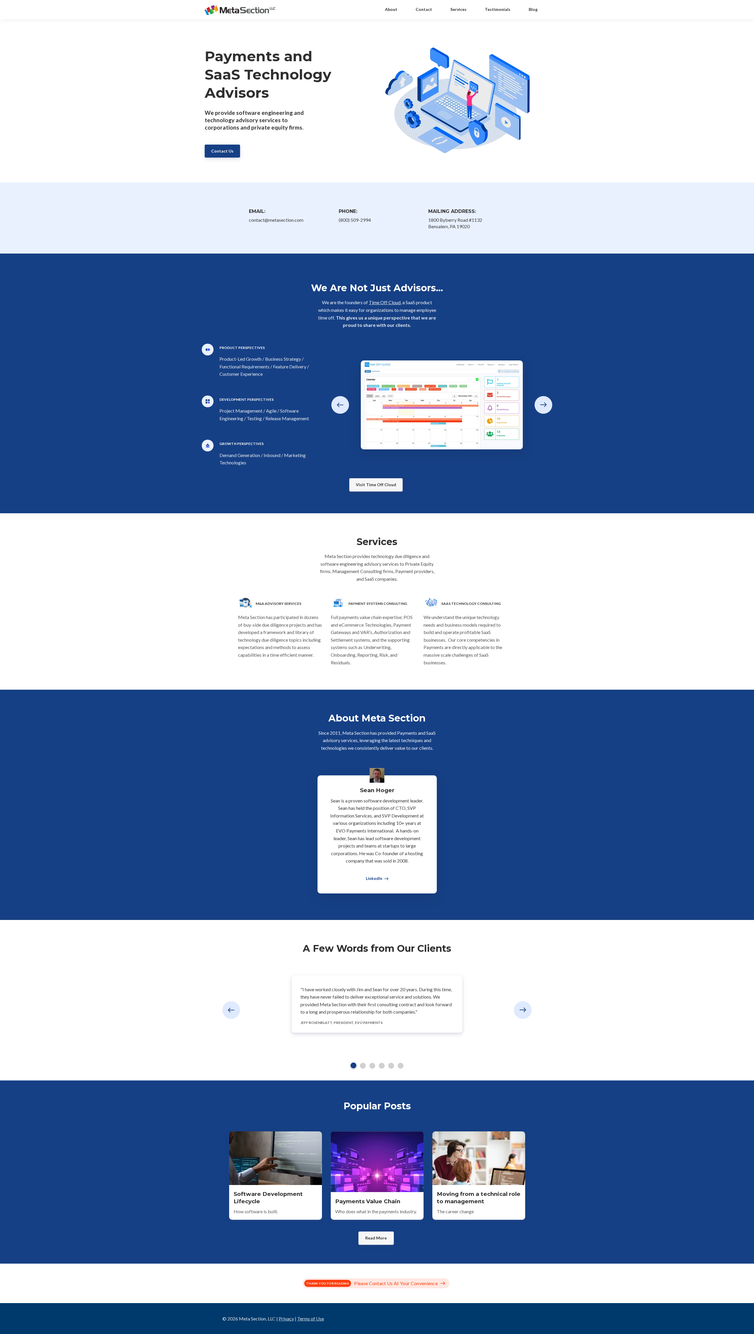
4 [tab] (382, 1066)
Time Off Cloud (385, 302)
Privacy (286, 1318)
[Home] (241, 9)
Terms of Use (310, 1318)
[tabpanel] (377, 1004)
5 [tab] (391, 1066)
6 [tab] (401, 1066)
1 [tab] (353, 1065)
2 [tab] (363, 1066)
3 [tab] (372, 1066)
